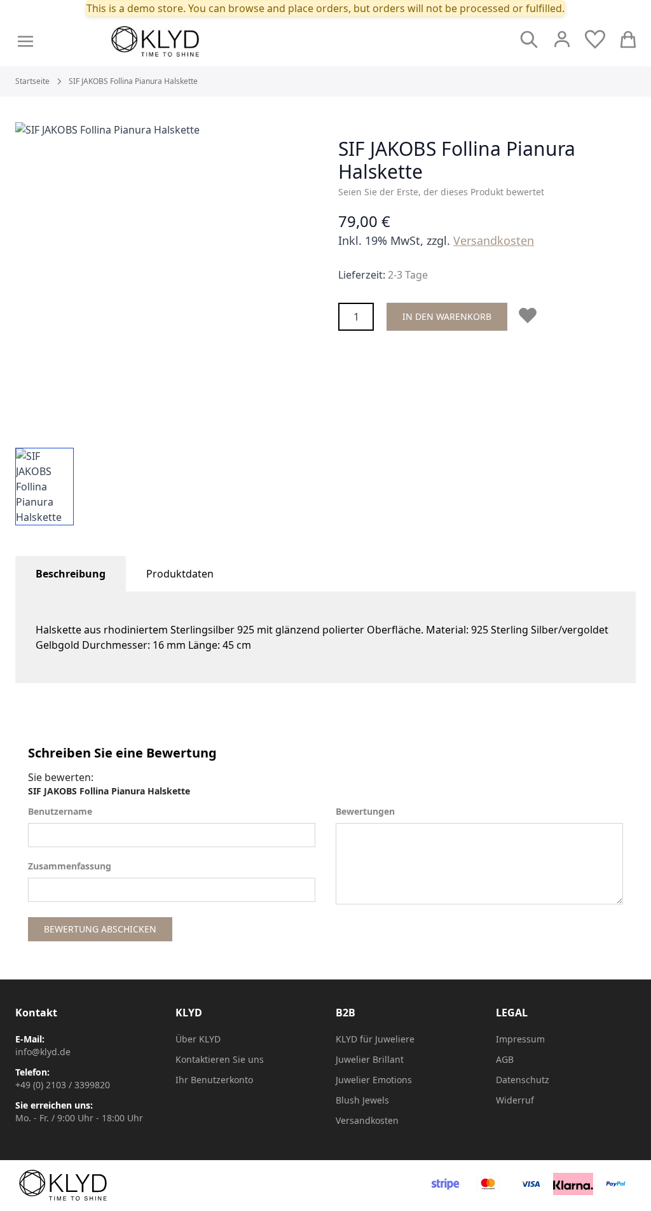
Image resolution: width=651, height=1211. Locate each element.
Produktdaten (180, 574)
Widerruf (515, 1100)
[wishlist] (595, 39)
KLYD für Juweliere (375, 1039)
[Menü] (25, 41)
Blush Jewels (362, 1100)
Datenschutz (522, 1080)
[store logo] (183, 41)
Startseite (32, 81)
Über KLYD (198, 1039)
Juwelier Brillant (370, 1059)
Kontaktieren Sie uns (219, 1059)
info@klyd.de (43, 1052)
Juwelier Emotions (374, 1080)
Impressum (520, 1039)
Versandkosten (493, 240)
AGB (505, 1059)
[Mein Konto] (562, 39)
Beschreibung (71, 574)
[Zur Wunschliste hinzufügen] (530, 315)
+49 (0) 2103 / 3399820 (62, 1085)
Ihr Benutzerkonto (214, 1080)
